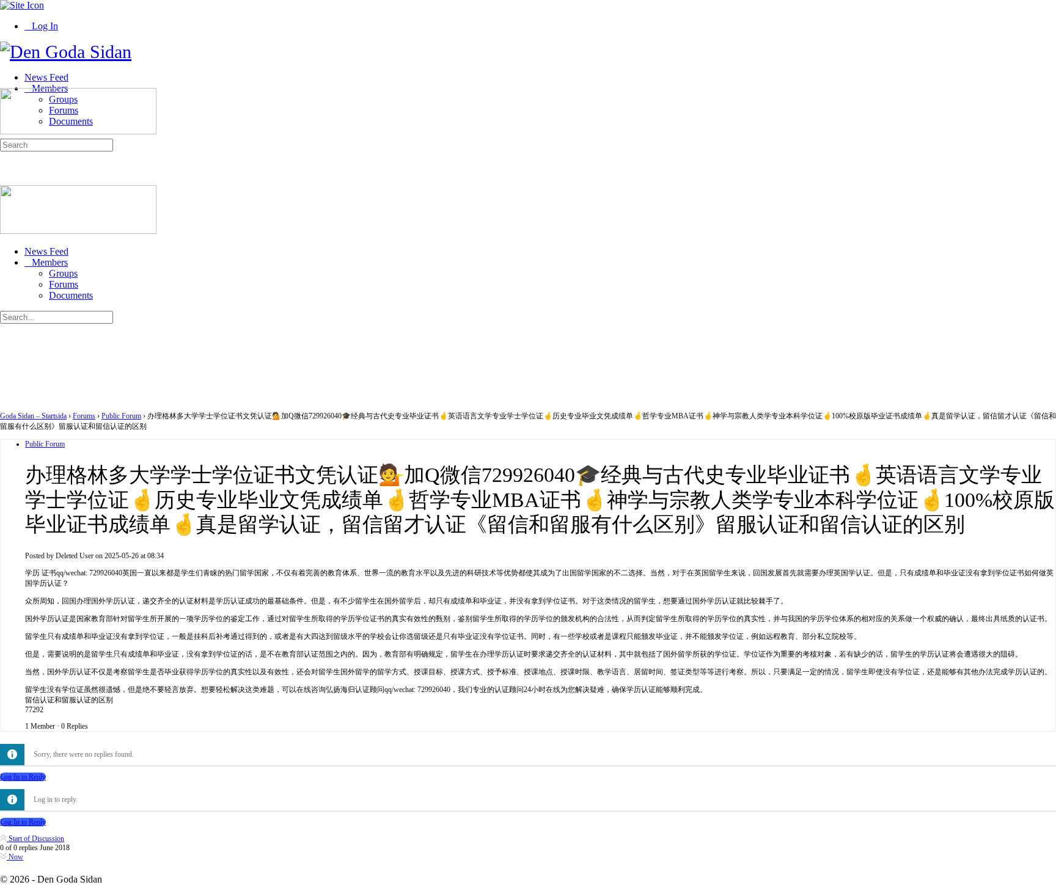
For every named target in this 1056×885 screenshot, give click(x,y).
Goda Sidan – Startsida (33, 416)
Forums (63, 284)
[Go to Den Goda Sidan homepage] (65, 52)
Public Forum (121, 416)
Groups (63, 273)
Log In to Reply (23, 777)
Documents (71, 295)
